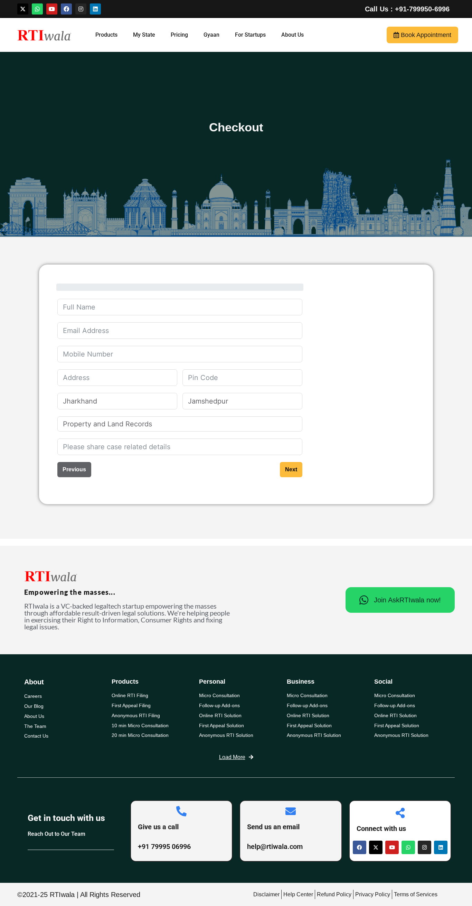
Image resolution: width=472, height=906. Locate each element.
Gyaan (211, 34)
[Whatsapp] (37, 9)
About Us (292, 34)
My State (144, 34)
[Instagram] (80, 9)
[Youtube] (51, 9)
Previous (74, 469)
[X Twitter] (376, 847)
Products (106, 34)
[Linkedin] (95, 9)
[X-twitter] (22, 9)
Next (291, 469)
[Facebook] (66, 9)
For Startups (250, 34)
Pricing (179, 34)
